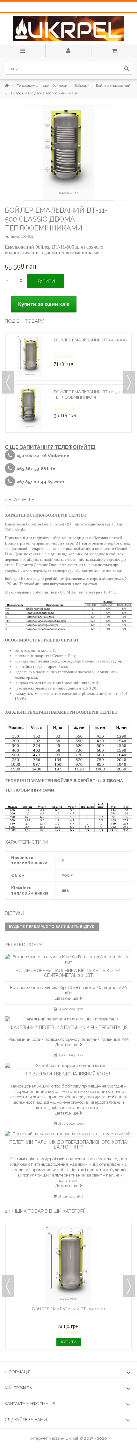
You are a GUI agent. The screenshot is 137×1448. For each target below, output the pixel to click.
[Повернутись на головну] (7, 86)
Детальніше (67, 998)
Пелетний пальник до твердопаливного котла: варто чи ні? (68, 1144)
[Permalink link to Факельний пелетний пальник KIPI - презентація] (68, 1019)
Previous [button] (8, 382)
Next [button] (129, 382)
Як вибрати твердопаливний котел (69, 1073)
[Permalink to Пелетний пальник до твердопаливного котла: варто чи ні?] (68, 1133)
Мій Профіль (18, 1387)
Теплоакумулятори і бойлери (42, 86)
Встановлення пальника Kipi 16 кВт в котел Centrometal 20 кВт (68, 973)
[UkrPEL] (68, 28)
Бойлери (82, 86)
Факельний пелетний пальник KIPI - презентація (68, 1027)
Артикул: (12, 237)
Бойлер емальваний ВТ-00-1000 (90, 340)
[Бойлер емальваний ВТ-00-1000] (30, 357)
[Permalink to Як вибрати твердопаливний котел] (68, 1065)
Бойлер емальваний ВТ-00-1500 (68, 1309)
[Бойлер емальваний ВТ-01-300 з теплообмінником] (30, 408)
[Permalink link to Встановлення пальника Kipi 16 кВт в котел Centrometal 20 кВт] (68, 959)
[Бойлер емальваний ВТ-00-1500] (68, 1265)
